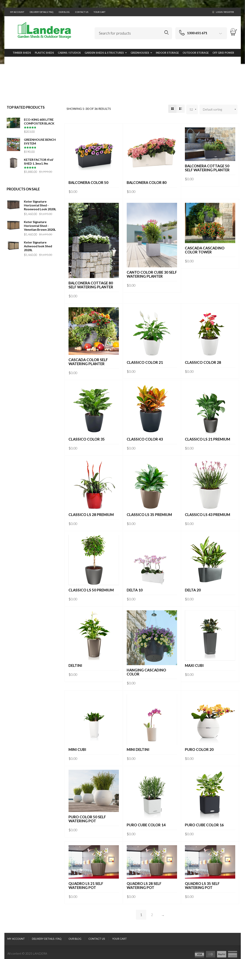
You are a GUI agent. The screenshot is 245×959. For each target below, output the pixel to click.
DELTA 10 (135, 590)
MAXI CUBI (194, 665)
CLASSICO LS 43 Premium (207, 514)
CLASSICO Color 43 (145, 439)
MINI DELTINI (138, 749)
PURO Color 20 (199, 749)
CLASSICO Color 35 (87, 439)
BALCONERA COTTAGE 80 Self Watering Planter (91, 285)
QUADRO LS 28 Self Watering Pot (144, 885)
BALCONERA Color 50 (88, 182)
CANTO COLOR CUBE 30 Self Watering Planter (152, 274)
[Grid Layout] (172, 109)
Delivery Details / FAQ (41, 12)
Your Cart (99, 12)
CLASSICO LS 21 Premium (207, 439)
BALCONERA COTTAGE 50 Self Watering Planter (207, 168)
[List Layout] (180, 109)
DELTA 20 (193, 590)
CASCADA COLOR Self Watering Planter (88, 361)
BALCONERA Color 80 (147, 182)
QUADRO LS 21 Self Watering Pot (86, 885)
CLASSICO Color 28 (203, 362)
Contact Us (81, 12)
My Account (17, 12)
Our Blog (64, 12)
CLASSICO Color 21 (145, 362)
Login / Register (225, 12)
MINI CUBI (77, 749)
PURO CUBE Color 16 (204, 825)
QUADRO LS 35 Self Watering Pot (202, 885)
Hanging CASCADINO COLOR (146, 672)
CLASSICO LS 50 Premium (91, 590)
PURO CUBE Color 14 (146, 825)
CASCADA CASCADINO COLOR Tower (205, 250)
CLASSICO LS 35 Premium (149, 514)
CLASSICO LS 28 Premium (91, 514)
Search (166, 32)
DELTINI (75, 665)
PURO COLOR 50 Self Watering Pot (87, 819)
